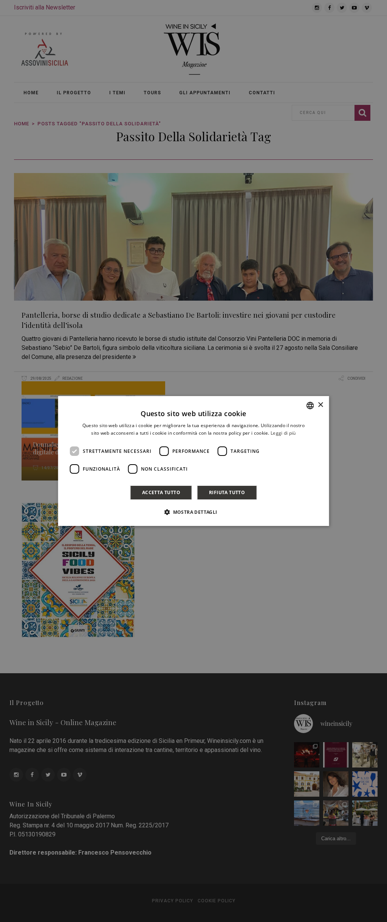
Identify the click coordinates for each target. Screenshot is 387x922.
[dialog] (193, 461)
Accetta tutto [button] (161, 492)
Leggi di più (283, 433)
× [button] (320, 405)
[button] (193, 511)
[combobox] (310, 405)
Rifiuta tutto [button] (227, 492)
